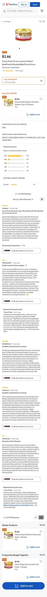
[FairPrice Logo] (11, 4)
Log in (35, 4)
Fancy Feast (15, 67)
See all (42, 525)
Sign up (24, 4)
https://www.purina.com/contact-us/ (18, 505)
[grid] (23, 107)
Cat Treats (7, 21)
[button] (43, 21)
